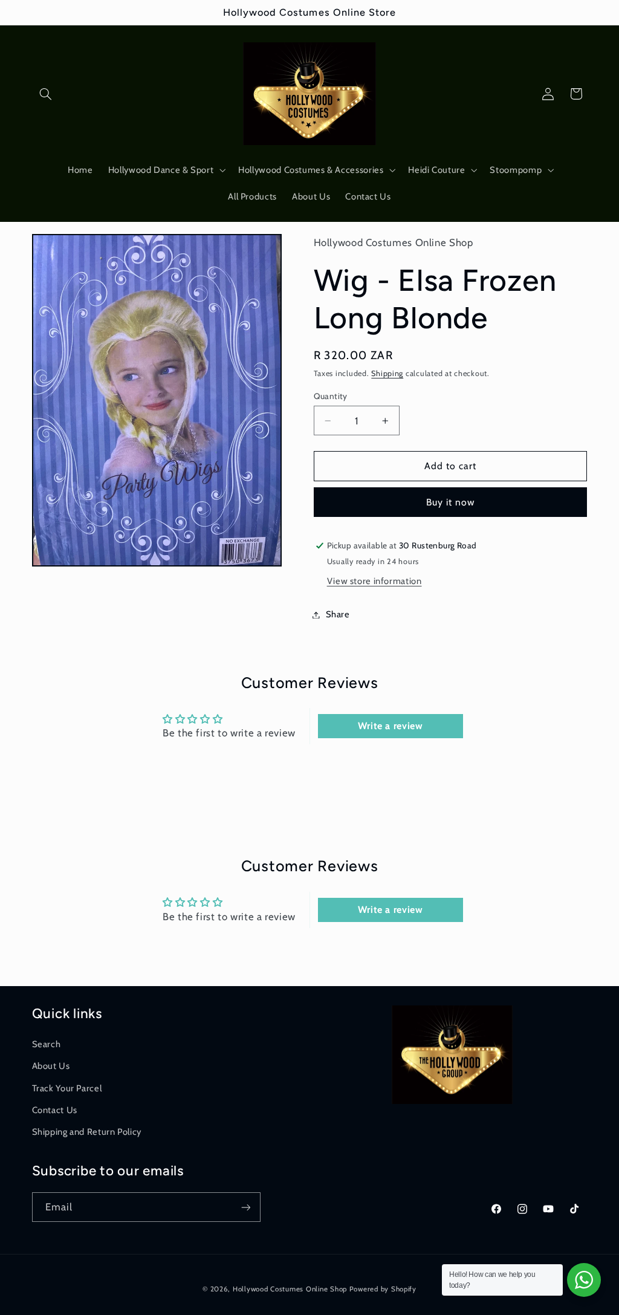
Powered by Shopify (382, 1289)
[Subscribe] (245, 1207)
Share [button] (338, 614)
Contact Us (54, 1110)
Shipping (387, 373)
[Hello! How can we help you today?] (584, 1280)
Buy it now (450, 502)
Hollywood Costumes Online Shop (290, 1289)
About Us (51, 1065)
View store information (374, 581)
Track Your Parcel (67, 1088)
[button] (46, 94)
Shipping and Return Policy (86, 1131)
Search (46, 1044)
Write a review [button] (390, 726)
